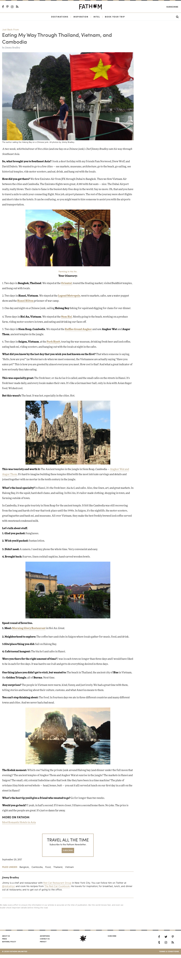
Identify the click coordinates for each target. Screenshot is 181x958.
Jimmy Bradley (12, 48)
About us (6, 936)
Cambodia (37, 867)
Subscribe (172, 6)
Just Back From (10, 29)
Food (48, 867)
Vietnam (69, 867)
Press (4, 939)
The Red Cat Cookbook (57, 886)
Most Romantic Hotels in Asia (19, 822)
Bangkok (24, 867)
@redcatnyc (8, 886)
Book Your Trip (115, 16)
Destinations (59, 16)
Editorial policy (9, 941)
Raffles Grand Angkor (78, 329)
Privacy (43, 941)
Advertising (45, 936)
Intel (96, 16)
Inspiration (80, 16)
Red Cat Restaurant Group (57, 882)
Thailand (57, 867)
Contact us (45, 939)
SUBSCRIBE (68, 850)
